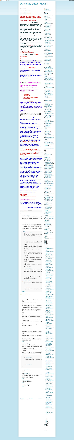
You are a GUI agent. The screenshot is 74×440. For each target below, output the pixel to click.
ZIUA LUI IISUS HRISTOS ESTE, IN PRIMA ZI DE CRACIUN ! (49, 313)
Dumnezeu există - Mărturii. (34, 3)
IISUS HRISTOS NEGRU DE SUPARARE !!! (48, 322)
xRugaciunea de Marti (47, 42)
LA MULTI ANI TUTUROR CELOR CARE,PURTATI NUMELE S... (48, 278)
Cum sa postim (46, 180)
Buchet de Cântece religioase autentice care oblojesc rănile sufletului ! (49, 165)
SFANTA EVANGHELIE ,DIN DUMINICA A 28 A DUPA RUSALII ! (49, 363)
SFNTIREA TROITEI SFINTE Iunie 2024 (49, 216)
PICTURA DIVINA (47, 122)
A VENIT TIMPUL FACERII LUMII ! (48, 311)
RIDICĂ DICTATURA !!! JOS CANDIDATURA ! (48, 345)
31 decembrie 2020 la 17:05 (27, 384)
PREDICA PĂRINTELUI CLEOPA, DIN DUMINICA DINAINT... (49, 326)
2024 (45, 153)
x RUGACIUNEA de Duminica (48, 62)
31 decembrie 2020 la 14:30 (27, 373)
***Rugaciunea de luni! (47, 33)
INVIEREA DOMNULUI (47, 187)
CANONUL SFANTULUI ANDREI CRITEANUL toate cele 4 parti (48, 171)
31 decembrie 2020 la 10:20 (29, 232)
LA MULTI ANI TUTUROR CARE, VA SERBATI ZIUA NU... (49, 397)
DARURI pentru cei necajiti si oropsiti (49, 181)
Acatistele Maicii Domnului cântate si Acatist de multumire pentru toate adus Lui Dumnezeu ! (49, 85)
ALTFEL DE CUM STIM (47, 160)
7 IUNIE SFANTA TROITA (47, 90)
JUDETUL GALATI (47, 189)
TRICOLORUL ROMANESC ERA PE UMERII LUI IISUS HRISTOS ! (49, 336)
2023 (45, 244)
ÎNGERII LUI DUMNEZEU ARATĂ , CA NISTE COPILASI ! (49, 257)
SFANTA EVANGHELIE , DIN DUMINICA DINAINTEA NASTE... (49, 327)
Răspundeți (23, 291)
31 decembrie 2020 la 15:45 (27, 280)
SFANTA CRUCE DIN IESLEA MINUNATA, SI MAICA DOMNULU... (49, 296)
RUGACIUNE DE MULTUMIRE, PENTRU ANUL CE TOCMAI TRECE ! (49, 259)
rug (45, 151)
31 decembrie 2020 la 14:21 (29, 364)
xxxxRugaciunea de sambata (48, 100)
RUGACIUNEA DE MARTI (47, 60)
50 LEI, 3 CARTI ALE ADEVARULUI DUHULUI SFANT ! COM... (49, 264)
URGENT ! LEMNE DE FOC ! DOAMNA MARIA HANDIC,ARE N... (49, 373)
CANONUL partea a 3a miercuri (48, 174)
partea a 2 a (46, 236)
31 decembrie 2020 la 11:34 (27, 343)
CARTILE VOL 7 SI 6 (47, 133)
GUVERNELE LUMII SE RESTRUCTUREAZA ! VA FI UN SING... (49, 365)
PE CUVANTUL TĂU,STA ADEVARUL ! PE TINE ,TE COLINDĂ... (49, 269)
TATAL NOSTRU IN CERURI (48, 223)
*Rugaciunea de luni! (47, 47)
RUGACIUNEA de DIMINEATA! (48, 207)
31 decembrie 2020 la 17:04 (27, 380)
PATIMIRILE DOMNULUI (47, 120)
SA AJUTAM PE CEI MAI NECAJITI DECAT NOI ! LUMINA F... (49, 260)
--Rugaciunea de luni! (47, 30)
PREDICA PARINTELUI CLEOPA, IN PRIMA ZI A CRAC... (49, 305)
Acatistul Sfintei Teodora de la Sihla (48, 162)
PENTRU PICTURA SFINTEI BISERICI (49, 87)
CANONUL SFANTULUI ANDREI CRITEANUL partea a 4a (48, 132)
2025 (45, 242)
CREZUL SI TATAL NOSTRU (48, 176)
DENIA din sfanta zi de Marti (48, 117)
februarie (47, 422)
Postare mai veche (40, 398)
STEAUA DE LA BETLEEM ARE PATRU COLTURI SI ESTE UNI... (49, 357)
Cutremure (46, 22)
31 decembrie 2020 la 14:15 (29, 357)
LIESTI (45, 141)
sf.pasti (45, 237)
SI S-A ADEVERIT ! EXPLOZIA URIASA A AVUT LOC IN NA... (49, 289)
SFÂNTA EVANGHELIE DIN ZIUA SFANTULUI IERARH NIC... (48, 395)
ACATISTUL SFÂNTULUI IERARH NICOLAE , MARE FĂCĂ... (49, 400)
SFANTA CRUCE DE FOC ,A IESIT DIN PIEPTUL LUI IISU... (49, 298)
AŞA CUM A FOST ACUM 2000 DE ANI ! (49, 163)
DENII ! (45, 136)
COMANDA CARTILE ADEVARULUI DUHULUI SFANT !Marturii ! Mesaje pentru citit (49, 113)
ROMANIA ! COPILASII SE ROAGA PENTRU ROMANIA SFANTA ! (49, 317)
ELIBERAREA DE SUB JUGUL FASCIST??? (48, 323)
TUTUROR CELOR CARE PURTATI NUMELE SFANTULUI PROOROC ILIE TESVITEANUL (49, 226)
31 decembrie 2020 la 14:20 (29, 268)
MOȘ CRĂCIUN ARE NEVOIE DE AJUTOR (49, 193)
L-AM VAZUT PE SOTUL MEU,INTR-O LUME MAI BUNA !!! (49, 353)
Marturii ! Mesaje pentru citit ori (48, 23)
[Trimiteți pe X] (30, 210)
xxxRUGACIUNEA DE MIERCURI (48, 73)
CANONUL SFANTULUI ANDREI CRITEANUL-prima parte (48, 172)
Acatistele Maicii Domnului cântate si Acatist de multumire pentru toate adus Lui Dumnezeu (49, 40)
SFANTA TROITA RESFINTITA (48, 212)
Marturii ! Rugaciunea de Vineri (48, 97)
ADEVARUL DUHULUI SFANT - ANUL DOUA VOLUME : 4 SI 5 (49, 159)
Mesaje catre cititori (47, 17)
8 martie (46, 129)
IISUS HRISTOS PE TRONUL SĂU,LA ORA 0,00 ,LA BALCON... (49, 408)
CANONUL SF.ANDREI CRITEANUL (49, 173)
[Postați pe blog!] (29, 210)
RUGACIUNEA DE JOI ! (47, 403)
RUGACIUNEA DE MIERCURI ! (48, 344)
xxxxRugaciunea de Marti (47, 66)
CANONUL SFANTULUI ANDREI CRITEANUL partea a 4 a (48, 131)
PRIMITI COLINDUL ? (47, 297)
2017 (45, 426)
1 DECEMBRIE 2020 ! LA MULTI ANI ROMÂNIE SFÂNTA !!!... (49, 412)
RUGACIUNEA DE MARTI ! (48, 312)
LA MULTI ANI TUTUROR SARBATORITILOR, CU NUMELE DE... (49, 293)
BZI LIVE (46, 92)
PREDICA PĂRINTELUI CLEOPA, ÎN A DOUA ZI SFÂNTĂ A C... (49, 285)
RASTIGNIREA (46, 204)
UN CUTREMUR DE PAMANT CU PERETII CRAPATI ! (49, 267)
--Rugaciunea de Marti (47, 34)
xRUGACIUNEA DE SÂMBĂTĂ (48, 70)
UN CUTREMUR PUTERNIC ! (48, 379)
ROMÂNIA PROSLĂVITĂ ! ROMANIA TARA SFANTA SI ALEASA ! (49, 254)
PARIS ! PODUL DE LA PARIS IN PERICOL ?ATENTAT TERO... (48, 277)
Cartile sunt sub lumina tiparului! (48, 114)
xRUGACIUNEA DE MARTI (48, 59)
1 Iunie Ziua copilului (47, 63)
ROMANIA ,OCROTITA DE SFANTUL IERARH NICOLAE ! (49, 392)
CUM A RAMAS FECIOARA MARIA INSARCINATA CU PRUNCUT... (49, 356)
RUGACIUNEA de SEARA (47, 208)
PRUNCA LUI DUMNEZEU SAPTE (48, 142)
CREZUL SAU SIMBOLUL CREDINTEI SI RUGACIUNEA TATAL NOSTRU (49, 175)
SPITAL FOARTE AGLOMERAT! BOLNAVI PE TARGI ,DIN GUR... (49, 410)
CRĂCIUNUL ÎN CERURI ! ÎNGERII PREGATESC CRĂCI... (49, 304)
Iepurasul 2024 (46, 74)
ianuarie (46, 423)
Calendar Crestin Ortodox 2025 (48, 177)
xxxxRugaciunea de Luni (47, 107)
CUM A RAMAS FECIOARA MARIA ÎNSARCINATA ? (49, 301)
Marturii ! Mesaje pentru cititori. (48, 15)
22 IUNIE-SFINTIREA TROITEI (48, 154)
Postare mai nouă (22, 398)
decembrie (47, 247)
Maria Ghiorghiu (47, 9)
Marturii (45, 13)
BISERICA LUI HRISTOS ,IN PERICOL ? (49, 274)
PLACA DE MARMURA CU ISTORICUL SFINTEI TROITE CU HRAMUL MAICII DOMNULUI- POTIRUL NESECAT (49, 200)
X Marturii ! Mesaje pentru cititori (48, 45)
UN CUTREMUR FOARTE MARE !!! (49, 402)
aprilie (46, 420)
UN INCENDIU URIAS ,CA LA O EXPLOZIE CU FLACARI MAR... (49, 291)
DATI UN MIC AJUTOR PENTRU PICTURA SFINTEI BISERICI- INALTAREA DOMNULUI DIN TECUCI (49, 116)
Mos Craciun (46, 49)
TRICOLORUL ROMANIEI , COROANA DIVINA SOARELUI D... (49, 315)
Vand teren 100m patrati (47, 230)
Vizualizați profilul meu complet (47, 10)
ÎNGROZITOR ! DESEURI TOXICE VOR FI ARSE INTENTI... (49, 369)
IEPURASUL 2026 (47, 54)
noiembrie (47, 414)
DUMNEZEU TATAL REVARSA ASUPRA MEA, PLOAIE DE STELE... (49, 273)
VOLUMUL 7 (46, 229)
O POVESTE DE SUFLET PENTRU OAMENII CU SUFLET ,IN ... (49, 401)
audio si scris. (46, 233)
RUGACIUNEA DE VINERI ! (48, 332)
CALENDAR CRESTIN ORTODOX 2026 (49, 167)
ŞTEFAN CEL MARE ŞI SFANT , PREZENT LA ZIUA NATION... (48, 281)
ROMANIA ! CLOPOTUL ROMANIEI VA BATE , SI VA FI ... (49, 320)
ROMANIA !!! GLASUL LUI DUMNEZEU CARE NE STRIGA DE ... (49, 354)
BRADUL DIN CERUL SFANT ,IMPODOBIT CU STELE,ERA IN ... (49, 303)
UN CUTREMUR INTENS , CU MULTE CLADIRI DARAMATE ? (49, 348)
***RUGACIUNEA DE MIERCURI (48, 53)
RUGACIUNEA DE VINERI (47, 25)
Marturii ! (46, 16)
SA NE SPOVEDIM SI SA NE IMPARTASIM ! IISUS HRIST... (48, 319)
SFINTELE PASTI (46, 213)
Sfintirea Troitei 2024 (47, 220)
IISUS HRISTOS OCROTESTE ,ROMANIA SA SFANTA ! (48, 328)
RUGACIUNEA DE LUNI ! (47, 26)
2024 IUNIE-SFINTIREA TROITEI (48, 78)
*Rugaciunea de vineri (47, 36)
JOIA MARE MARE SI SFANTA (48, 188)
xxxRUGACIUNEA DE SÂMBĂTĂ (48, 106)
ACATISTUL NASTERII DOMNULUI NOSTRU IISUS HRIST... (49, 288)
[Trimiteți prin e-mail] (28, 210)
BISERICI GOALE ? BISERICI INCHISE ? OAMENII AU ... (49, 380)
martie (46, 421)
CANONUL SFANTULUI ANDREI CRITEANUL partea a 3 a (48, 109)
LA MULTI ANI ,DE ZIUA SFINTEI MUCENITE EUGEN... (48, 310)
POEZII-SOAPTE (46, 201)
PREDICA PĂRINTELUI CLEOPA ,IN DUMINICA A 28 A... (49, 362)
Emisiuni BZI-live (46, 64)
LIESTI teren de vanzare (47, 191)
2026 (45, 241)
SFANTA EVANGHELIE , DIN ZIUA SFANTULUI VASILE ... (48, 253)
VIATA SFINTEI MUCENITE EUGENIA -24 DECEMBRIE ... (49, 308)
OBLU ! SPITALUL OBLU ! (48, 388)
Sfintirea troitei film (47, 221)
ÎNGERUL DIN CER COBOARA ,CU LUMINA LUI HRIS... (49, 256)
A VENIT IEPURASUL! (47, 157)
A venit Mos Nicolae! (47, 158)
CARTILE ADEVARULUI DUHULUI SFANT (49, 79)
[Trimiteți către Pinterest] (31, 210)
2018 (45, 425)
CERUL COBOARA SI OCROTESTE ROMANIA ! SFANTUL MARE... (49, 383)
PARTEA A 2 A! (46, 195)
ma (45, 99)
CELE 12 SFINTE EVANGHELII (48, 134)
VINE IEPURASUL (47, 126)
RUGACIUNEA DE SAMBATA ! (48, 37)
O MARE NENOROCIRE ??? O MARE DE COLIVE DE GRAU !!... (49, 387)
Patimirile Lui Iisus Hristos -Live (48, 203)
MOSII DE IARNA (46, 103)
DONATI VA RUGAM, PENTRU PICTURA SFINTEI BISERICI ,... (49, 263)
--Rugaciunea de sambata (47, 29)
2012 (45, 430)
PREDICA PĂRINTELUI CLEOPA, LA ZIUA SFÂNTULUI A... (49, 282)
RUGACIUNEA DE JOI (47, 27)
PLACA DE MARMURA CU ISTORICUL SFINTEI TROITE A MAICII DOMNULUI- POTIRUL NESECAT (49, 198)
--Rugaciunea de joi (47, 31)
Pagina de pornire (31, 398)
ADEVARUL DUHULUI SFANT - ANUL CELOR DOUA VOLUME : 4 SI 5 (49, 91)
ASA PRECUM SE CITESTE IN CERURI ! (49, 161)
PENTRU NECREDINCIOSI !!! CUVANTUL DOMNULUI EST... (48, 343)
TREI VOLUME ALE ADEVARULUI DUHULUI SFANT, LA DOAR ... (49, 275)
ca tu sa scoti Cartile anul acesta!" (48, 234)
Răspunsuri (24, 231)
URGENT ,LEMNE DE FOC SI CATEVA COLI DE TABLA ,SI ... (49, 372)
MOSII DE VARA (46, 192)
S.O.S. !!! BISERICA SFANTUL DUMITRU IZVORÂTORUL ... (49, 272)
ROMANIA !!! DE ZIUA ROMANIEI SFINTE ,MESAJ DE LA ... (48, 406)
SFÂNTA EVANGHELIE (47, 125)
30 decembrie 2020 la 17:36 (27, 215)
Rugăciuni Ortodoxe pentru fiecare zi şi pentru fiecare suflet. (49, 211)
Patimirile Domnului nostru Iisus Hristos (49, 143)
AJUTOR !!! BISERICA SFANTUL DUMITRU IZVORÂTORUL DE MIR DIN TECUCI (49, 83)
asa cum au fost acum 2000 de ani (48, 232)
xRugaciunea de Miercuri (47, 43)
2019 (45, 424)
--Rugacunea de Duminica (47, 41)
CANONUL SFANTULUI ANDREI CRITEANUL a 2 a (48, 168)
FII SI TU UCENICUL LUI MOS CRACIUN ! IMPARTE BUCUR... (49, 349)
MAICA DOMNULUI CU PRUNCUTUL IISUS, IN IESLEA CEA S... (49, 300)
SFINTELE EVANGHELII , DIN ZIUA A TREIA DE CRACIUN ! (49, 284)
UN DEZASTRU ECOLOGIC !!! (48, 407)
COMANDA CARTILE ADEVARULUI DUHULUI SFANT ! (48, 111)
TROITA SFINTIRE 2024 (47, 224)
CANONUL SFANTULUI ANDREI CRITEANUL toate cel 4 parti (48, 170)
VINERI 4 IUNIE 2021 (47, 228)
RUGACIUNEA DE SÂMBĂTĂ (48, 38)
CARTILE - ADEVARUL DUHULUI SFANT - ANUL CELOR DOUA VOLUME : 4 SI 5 (49, 77)
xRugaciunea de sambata (47, 46)
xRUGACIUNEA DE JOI (47, 105)
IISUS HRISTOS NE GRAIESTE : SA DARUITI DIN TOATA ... (49, 378)
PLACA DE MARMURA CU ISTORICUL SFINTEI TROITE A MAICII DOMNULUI (49, 196)
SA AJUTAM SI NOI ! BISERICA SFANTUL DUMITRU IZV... (48, 261)
